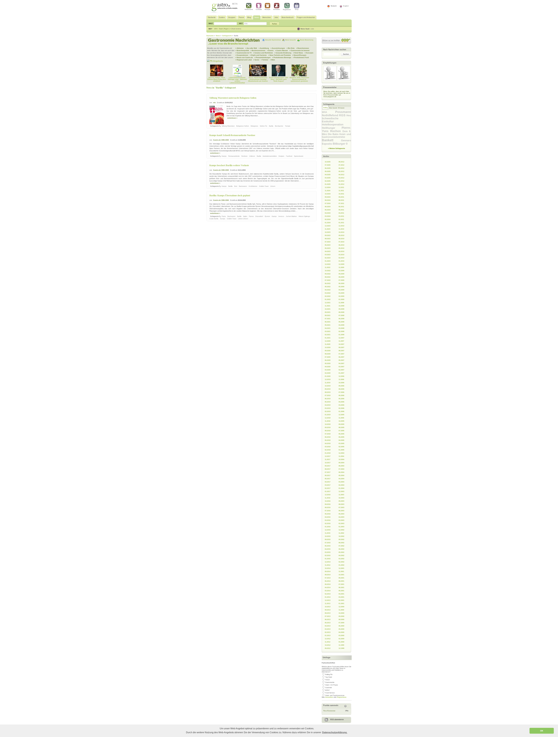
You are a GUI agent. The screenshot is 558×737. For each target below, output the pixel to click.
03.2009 (341, 293)
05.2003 (341, 514)
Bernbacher (279, 126)
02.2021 (327, 334)
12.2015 (327, 530)
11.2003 (341, 495)
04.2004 (341, 479)
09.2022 (327, 274)
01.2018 (327, 453)
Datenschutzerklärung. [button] (334, 732)
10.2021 (327, 309)
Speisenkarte (299, 156)
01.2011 (341, 222)
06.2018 (327, 437)
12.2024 (327, 187)
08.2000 (341, 619)
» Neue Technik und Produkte (279, 55)
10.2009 (341, 270)
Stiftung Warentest (228, 126)
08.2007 (341, 350)
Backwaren (243, 186)
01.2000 (341, 642)
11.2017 (327, 459)
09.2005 (341, 424)
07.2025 (327, 165)
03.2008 (341, 328)
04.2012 (341, 174)
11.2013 (327, 603)
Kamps (224, 156)
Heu (348, 115)
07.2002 (341, 546)
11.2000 (341, 610)
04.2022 (327, 290)
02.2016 (327, 523)
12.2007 (341, 338)
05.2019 (327, 402)
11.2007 (341, 341)
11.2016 (327, 498)
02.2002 (341, 562)
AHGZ (327, 690)
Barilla (271, 126)
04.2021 (327, 328)
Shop (296, 9)
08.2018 (327, 430)
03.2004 (341, 482)
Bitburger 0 (340, 143)
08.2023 (327, 238)
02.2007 (341, 370)
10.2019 (327, 386)
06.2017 (327, 475)
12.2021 (327, 302)
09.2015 (327, 539)
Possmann (343, 111)
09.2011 (341, 197)
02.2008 (341, 331)
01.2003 (341, 527)
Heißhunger (332, 128)
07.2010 (341, 242)
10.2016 (327, 501)
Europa (223, 219)
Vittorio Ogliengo (304, 216)
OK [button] (541, 731)
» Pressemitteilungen (262, 57)
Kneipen (282, 156)
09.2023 (327, 235)
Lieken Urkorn (243, 219)
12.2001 (341, 568)
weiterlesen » (232, 118)
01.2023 (327, 261)
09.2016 (327, 504)
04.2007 (341, 363)
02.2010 (341, 258)
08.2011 (341, 200)
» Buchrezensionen (258, 50)
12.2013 (327, 600)
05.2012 (341, 171)
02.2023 (327, 258)
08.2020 (327, 354)
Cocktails (259, 9)
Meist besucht (290, 40)
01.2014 (327, 597)
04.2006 (341, 402)
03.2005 (341, 443)
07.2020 (327, 357)
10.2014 (327, 568)
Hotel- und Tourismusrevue (334, 695)
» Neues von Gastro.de (244, 57)
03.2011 (341, 216)
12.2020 (327, 341)
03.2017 (327, 485)
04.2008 (341, 325)
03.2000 (341, 635)
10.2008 (341, 306)
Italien (245, 216)
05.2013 (327, 623)
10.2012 (327, 645)
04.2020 (327, 366)
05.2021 (327, 325)
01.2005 (341, 450)
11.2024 (327, 190)
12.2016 (327, 495)
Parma (251, 216)
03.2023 (327, 254)
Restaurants (249, 9)
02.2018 (327, 450)
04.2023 (327, 251)
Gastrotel (328, 687)
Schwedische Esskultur (330, 120)
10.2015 (327, 536)
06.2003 (341, 511)
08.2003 (341, 504)
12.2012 (327, 639)
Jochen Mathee (291, 216)
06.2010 (341, 245)
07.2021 (327, 318)
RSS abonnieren (337, 720)
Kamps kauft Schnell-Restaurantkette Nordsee (232, 135)
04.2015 (327, 549)
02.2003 (341, 523)
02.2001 (341, 600)
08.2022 (327, 277)
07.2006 (341, 392)
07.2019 (327, 395)
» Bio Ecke (291, 48)
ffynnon (267, 216)
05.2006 (341, 398)
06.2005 (341, 434)
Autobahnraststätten (270, 156)
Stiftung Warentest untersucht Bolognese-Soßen (232, 98)
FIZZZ (327, 680)
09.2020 (327, 350)
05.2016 (327, 514)
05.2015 (327, 546)
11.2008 (341, 302)
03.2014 (327, 591)
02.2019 (327, 411)
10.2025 (327, 162)
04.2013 (327, 626)
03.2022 (327, 293)
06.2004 (341, 472)
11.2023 (327, 229)
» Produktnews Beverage (281, 57)
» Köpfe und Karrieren (258, 55)
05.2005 (341, 437)
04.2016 (327, 517)
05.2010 (341, 248)
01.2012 (341, 184)
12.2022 (327, 264)
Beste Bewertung (306, 40)
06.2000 (341, 626)
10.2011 (341, 194)
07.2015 (327, 543)
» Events (270, 50)
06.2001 (341, 587)
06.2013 (327, 619)
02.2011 (341, 219)
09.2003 (341, 501)
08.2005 (341, 427)
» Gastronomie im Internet (299, 50)
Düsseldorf (259, 216)
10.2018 (327, 424)
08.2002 (341, 543)
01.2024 (327, 222)
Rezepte (267, 9)
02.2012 (341, 181)
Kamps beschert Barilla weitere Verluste (229, 165)
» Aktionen (239, 48)
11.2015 (327, 533)
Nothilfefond (330, 115)
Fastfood (289, 156)
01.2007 (341, 373)
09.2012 (327, 648)
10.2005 (341, 421)
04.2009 (341, 290)
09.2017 (327, 466)
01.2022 (327, 299)
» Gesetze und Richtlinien (263, 53)
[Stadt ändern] (236, 29)
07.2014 (327, 578)
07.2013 (327, 616)
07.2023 (327, 242)
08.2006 (341, 389)
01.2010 (341, 261)
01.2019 (327, 414)
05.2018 (327, 440)
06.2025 (327, 168)
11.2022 (327, 267)
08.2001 (341, 581)
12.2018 (327, 418)
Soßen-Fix (264, 126)
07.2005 (341, 430)
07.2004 (341, 469)
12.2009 (341, 264)
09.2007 (341, 347)
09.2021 (327, 312)
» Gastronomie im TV (243, 53)
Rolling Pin (328, 674)
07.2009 (341, 280)
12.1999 (341, 648)
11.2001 (341, 571)
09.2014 (327, 571)
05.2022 (327, 286)
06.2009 (341, 283)
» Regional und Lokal (243, 60)
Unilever (252, 156)
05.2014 (327, 584)
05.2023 (327, 248)
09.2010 (341, 235)
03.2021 (327, 331)
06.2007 (341, 357)
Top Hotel (328, 677)
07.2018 (327, 434)
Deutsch (334, 6)
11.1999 (341, 645)
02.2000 (341, 639)
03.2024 (327, 216)
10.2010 (341, 232)
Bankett (331, 140)
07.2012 (341, 165)
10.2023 (327, 232)
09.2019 (327, 389)
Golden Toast (264, 186)
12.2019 (327, 379)
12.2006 (341, 376)
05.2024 (327, 210)
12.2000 (341, 607)
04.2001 (341, 594)
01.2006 (341, 411)
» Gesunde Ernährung (282, 53)
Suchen (346, 54)
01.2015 (327, 559)
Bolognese (255, 126)
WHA (328, 112)
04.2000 (341, 632)
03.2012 (341, 178)
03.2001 (341, 597)
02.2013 (327, 632)
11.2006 (341, 379)
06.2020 (327, 360)
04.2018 (327, 443)
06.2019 (327, 398)
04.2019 (327, 405)
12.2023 (327, 226)
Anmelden (276, 9)
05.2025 (327, 171)
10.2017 (327, 462)
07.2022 (327, 280)
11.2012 (327, 642)
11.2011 (341, 190)
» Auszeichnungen (278, 48)
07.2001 (341, 584)
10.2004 (341, 459)
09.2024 (327, 197)
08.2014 (327, 575)
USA (312, 29)
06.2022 (327, 283)
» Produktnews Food (301, 57)
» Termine (264, 60)
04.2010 (341, 251)
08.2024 (327, 200)
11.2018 (327, 421)
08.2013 (327, 613)
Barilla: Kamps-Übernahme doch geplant (229, 195)
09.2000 (341, 616)
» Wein (272, 60)
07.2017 (327, 472)
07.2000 (341, 623)
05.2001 (341, 591)
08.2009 (341, 277)
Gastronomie (329, 682)
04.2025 (327, 174)
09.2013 (327, 610)
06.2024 (327, 206)
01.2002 (341, 565)
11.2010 (341, 229)
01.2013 (327, 635)
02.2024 (327, 219)
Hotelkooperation (332, 124)
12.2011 (341, 187)
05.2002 (341, 552)
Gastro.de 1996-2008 (221, 140)
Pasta (224, 216)
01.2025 (327, 184)
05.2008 (341, 322)
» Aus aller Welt (251, 48)
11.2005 (341, 418)
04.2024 (327, 213)
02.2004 (341, 485)
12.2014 (327, 562)
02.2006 (341, 408)
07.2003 (341, 507)
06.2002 (341, 549)
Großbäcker (253, 186)
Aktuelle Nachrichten (273, 40)
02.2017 (327, 488)
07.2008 (341, 315)
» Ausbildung (264, 48)
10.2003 (341, 498)
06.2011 (341, 206)
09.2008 (341, 309)
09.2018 (327, 427)
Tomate (288, 126)
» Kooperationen (241, 55)
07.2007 (341, 354)
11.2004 (341, 456)
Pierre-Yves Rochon (336, 129)
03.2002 (341, 559)
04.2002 (341, 555)
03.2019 (327, 408)
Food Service (330, 693)
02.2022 (327, 296)
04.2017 (327, 482)
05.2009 (341, 286)
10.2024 (327, 194)
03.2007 (341, 366)
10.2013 (327, 607)
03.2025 (327, 178)
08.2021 (327, 315)
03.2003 (341, 520)
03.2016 (327, 520)
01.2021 (327, 338)
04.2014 (327, 587)
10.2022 (327, 270)
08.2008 (341, 312)
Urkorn (273, 186)
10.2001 (341, 575)
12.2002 (341, 530)
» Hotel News (298, 53)
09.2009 (341, 274)
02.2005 (341, 446)
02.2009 (341, 296)
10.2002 (341, 536)
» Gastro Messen (281, 50)
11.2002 (341, 533)
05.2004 (341, 475)
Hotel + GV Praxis (331, 685)
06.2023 (327, 245)
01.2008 (341, 334)
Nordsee (244, 156)
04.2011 (341, 213)
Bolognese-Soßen (242, 126)
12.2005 (341, 414)
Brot (236, 186)
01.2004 (341, 488)
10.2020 (327, 347)
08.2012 (341, 162)
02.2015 (327, 555)
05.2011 (341, 210)
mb (214, 102)
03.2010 (341, 254)
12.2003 (341, 491)
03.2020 (327, 370)
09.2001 (341, 578)
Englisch (346, 6)
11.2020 (327, 344)
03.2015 (327, 552)
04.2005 (341, 440)
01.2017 (327, 491)
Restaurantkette (234, 156)
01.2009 (341, 299)
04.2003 (341, 517)
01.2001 (341, 603)
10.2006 (341, 382)
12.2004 (341, 453)
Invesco (281, 216)
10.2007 (341, 344)
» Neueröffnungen (299, 55)
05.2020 (327, 363)
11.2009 (341, 267)
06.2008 (341, 318)
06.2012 (341, 168)
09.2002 (341, 539)
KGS (342, 115)
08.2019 (327, 392)
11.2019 (327, 382)
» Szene (256, 60)
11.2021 (327, 306)
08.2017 (327, 469)
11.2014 (327, 565)
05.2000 (341, 629)
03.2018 (327, 446)
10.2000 (341, 613)
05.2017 (327, 479)
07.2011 (341, 203)
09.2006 (341, 386)
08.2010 (341, 238)
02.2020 (327, 373)
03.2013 (327, 629)
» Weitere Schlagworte (336, 148)
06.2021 (327, 322)
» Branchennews (302, 48)
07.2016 (327, 511)
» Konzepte (309, 53)
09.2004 (341, 462)
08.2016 (327, 507)
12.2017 (327, 456)
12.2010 (341, 226)
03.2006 (341, 405)
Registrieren (287, 9)
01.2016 (327, 527)
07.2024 (327, 203)
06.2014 (327, 581)
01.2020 (327, 376)
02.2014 (327, 594)
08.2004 (341, 466)
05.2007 (341, 360)
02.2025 (327, 181)
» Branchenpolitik (242, 50)
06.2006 (341, 395)
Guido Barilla (214, 219)
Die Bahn (333, 134)
